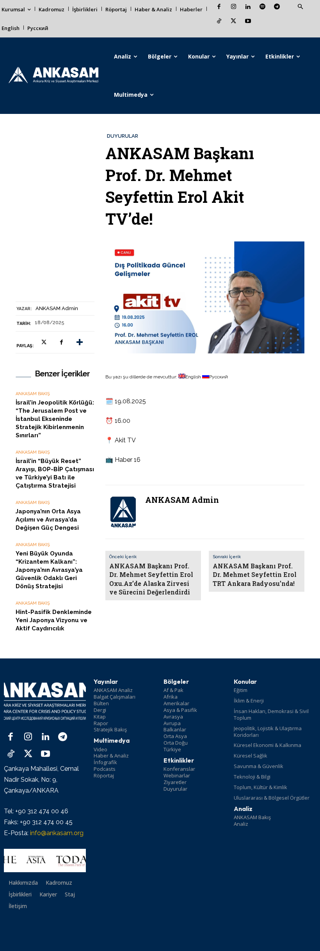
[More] (79, 342)
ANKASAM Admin (57, 308)
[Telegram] (277, 7)
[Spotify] (262, 7)
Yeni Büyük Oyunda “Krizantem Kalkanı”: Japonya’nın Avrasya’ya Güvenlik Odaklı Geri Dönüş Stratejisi (49, 570)
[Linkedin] (248, 7)
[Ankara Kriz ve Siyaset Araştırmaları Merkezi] (53, 76)
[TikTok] (219, 21)
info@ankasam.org (57, 833)
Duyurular (122, 135)
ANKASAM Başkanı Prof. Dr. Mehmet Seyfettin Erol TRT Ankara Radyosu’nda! (255, 574)
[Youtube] (248, 21)
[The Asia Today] (45, 860)
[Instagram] (233, 7)
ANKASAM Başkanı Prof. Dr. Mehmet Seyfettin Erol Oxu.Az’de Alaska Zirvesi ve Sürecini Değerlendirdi (151, 579)
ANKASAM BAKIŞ (33, 393)
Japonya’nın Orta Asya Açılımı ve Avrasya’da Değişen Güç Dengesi (48, 519)
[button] (300, 7)
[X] (233, 21)
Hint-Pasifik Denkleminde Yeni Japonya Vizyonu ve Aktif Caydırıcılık (54, 620)
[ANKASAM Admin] (122, 512)
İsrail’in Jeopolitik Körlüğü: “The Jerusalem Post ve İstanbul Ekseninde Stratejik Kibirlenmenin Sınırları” (55, 419)
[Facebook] (219, 7)
